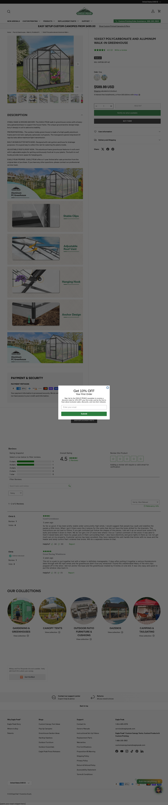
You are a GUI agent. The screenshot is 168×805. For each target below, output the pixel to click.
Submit (84, 414)
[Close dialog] (108, 387)
